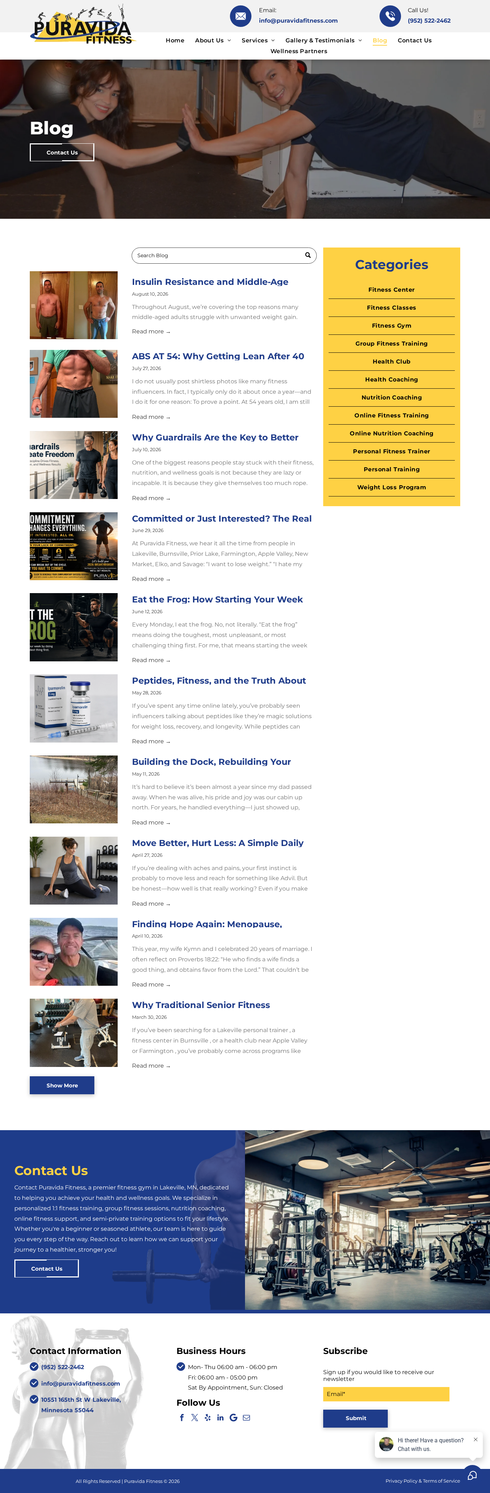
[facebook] (181, 1417)
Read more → (151, 331)
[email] (246, 1417)
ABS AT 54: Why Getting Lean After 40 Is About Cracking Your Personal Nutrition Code (218, 355)
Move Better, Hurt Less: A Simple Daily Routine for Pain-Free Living (217, 842)
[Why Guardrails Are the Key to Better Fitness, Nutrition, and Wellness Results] (74, 465)
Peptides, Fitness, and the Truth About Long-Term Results (219, 680)
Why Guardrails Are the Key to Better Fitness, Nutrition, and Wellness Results (221, 437)
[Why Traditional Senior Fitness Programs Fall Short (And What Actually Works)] (74, 1033)
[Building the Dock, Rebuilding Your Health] (74, 789)
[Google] (233, 1417)
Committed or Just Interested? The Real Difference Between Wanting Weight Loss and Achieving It (222, 518)
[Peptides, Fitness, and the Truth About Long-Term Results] (74, 708)
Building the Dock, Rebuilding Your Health (211, 761)
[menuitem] (175, 40)
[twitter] (194, 1417)
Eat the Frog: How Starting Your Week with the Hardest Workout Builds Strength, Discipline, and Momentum (217, 599)
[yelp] (207, 1417)
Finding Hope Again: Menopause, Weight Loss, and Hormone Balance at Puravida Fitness (219, 923)
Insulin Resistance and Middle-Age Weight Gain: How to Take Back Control (221, 281)
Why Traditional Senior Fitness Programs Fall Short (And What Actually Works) (222, 1004)
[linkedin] (220, 1417)
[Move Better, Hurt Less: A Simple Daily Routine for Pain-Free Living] (74, 871)
